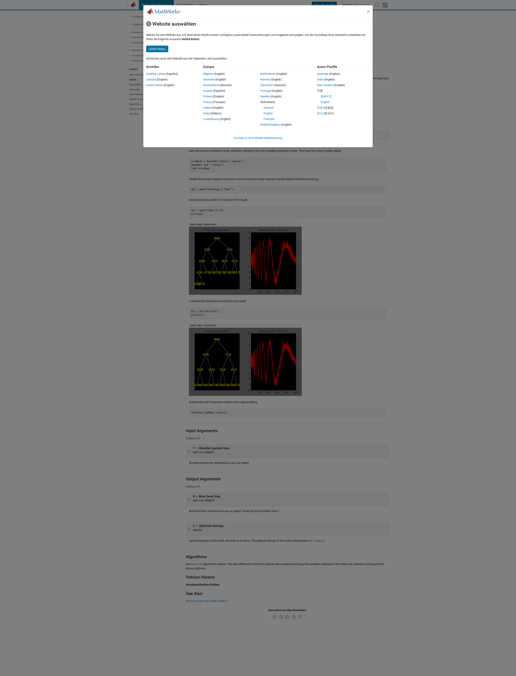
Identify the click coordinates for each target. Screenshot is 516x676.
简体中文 (326, 96)
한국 (320, 113)
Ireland (207, 107)
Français (269, 119)
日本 (320, 107)
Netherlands (268, 73)
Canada (151, 79)
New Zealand (325, 85)
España (208, 90)
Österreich (266, 85)
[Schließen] (368, 11)
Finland (207, 96)
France (207, 102)
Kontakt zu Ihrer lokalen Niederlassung (258, 138)
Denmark (208, 79)
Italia (206, 113)
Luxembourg (211, 119)
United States (154, 85)
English (268, 113)
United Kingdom (270, 124)
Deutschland (211, 85)
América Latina (155, 73)
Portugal (265, 90)
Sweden (265, 96)
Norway (265, 79)
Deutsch (269, 107)
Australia (322, 73)
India (320, 79)
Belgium (208, 73)
